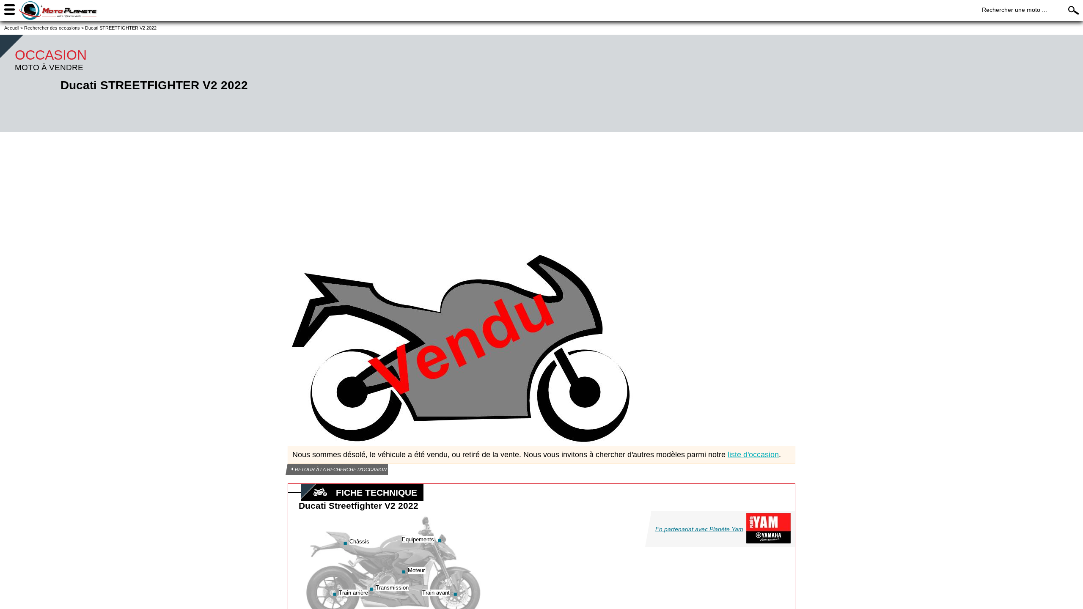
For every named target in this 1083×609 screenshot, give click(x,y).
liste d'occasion (753, 454)
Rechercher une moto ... (1014, 9)
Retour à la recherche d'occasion (341, 469)
